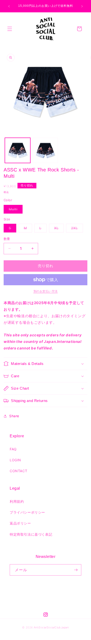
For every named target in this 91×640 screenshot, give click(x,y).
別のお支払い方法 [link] (45, 291)
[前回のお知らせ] (9, 6)
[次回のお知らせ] (82, 6)
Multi (15, 210)
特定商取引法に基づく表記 (31, 534)
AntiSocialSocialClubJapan (51, 627)
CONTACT (18, 471)
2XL (76, 229)
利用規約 (17, 501)
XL (58, 229)
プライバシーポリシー (27, 512)
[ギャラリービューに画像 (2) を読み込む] (45, 150)
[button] (9, 28)
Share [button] (14, 416)
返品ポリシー (20, 523)
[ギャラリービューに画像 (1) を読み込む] (17, 150)
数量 (7, 239)
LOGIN (15, 460)
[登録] (75, 570)
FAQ (13, 449)
